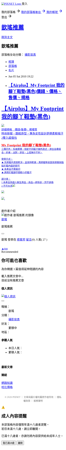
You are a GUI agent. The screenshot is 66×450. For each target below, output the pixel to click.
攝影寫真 (30, 54)
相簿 (11, 61)
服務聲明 (38, 400)
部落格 (12, 66)
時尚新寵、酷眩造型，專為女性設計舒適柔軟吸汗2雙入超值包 (32, 146)
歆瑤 (4, 219)
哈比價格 (7, 387)
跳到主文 (7, 37)
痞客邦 (21, 239)
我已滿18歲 (8, 443)
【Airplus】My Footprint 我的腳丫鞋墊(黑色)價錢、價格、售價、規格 (36, 91)
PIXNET (16, 397)
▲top (4, 248)
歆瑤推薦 (12, 27)
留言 (29, 239)
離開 (20, 443)
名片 (11, 70)
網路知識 (7, 382)
